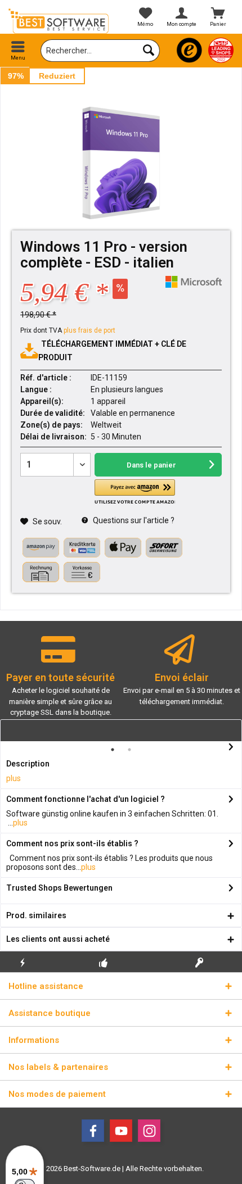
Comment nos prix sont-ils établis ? (72, 843)
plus (13, 778)
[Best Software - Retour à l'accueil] (60, 21)
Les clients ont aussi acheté (58, 939)
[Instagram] (149, 1130)
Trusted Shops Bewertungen (59, 887)
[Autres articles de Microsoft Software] (193, 282)
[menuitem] (18, 50)
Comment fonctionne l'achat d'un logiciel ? (85, 799)
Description (28, 763)
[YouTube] (121, 1130)
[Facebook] (93, 1130)
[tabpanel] (60, 680)
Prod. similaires (36, 915)
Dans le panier (151, 465)
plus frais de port (89, 330)
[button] (134, 492)
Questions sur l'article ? (132, 520)
